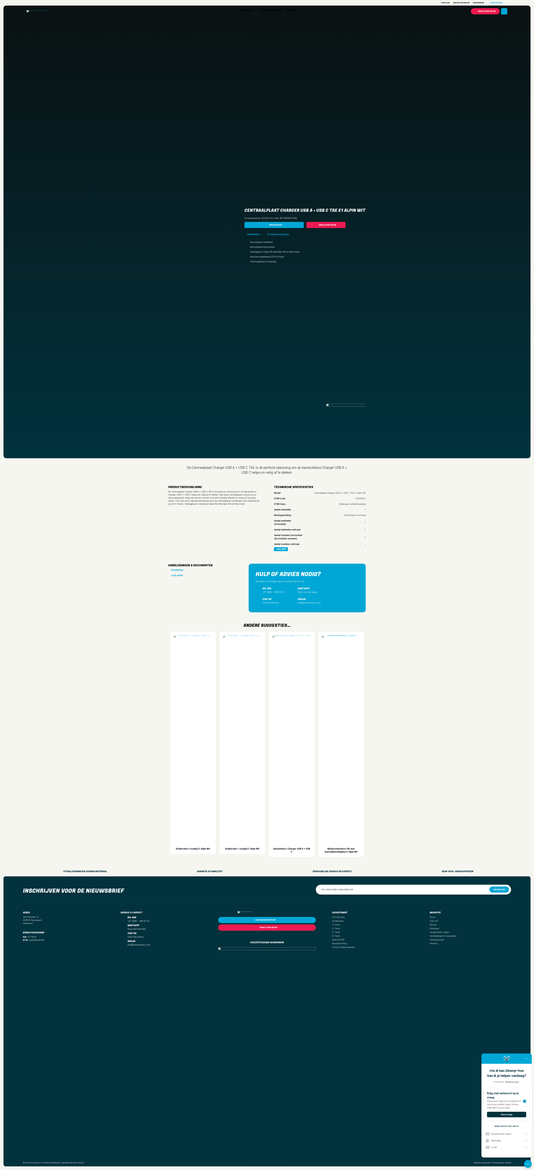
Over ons (434, 921)
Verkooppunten (437, 940)
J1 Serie (336, 928)
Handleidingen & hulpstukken (443, 936)
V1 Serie (336, 924)
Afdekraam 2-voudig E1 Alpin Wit (193, 848)
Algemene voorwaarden (482, 1163)
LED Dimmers (338, 917)
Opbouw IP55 (338, 940)
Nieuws (433, 924)
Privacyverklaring (497, 1163)
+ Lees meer (281, 549)
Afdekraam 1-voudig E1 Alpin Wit (242, 848)
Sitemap (508, 1163)
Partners (434, 943)
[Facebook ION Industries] (33, 3)
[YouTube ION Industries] (42, 3)
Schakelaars (338, 921)
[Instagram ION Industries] (28, 3)
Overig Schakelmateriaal (343, 947)
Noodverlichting (339, 943)
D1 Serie (336, 932)
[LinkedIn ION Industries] (37, 3)
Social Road (77, 1163)
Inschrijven (499, 889)
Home (432, 917)
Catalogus (434, 928)
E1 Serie (336, 936)
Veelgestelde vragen (439, 932)
